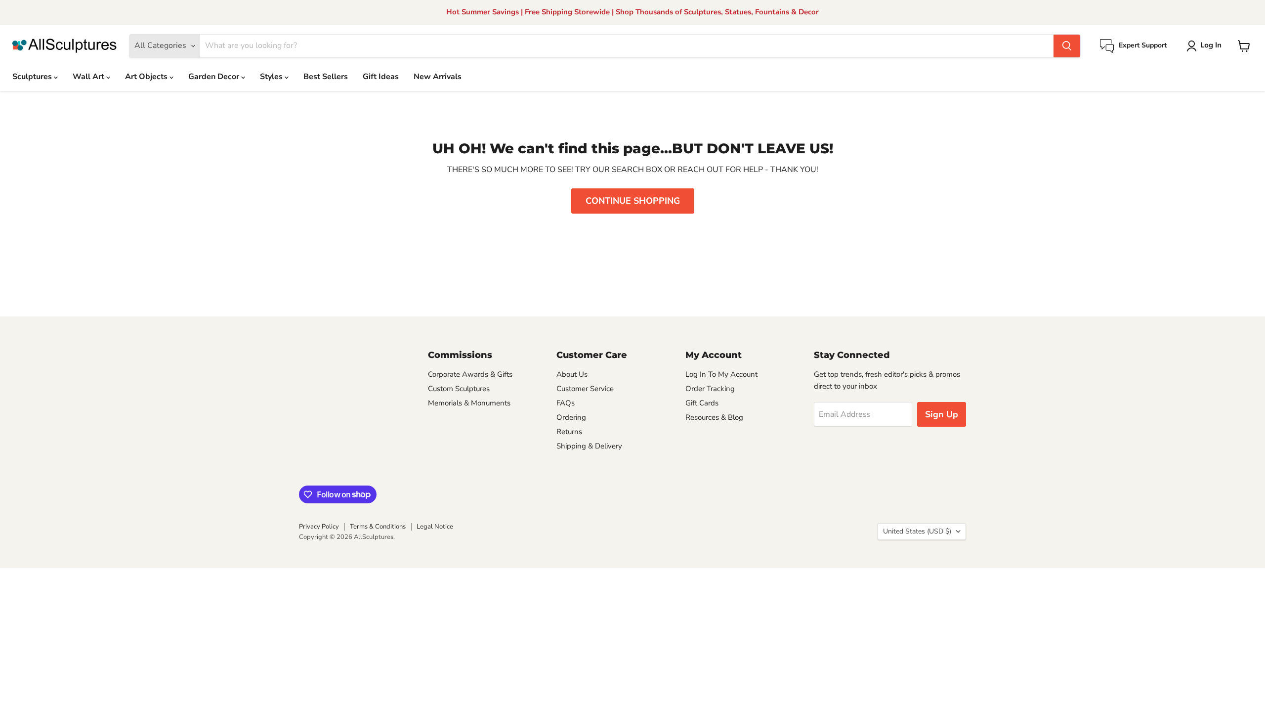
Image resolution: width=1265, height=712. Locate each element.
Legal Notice (435, 526)
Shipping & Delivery (589, 446)
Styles (272, 76)
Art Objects (147, 76)
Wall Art (89, 76)
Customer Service (585, 389)
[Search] (1067, 46)
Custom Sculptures (459, 389)
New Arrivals (438, 76)
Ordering (571, 417)
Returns (569, 432)
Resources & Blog (714, 417)
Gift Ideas (381, 76)
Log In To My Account (721, 374)
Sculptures (33, 76)
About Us (572, 374)
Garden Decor (214, 76)
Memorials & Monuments (469, 403)
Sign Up (941, 414)
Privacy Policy (319, 526)
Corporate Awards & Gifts (470, 374)
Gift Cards (701, 403)
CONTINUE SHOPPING (633, 201)
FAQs (565, 403)
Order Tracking (710, 389)
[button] (1205, 46)
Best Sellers (325, 76)
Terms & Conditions (378, 526)
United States (917, 531)
